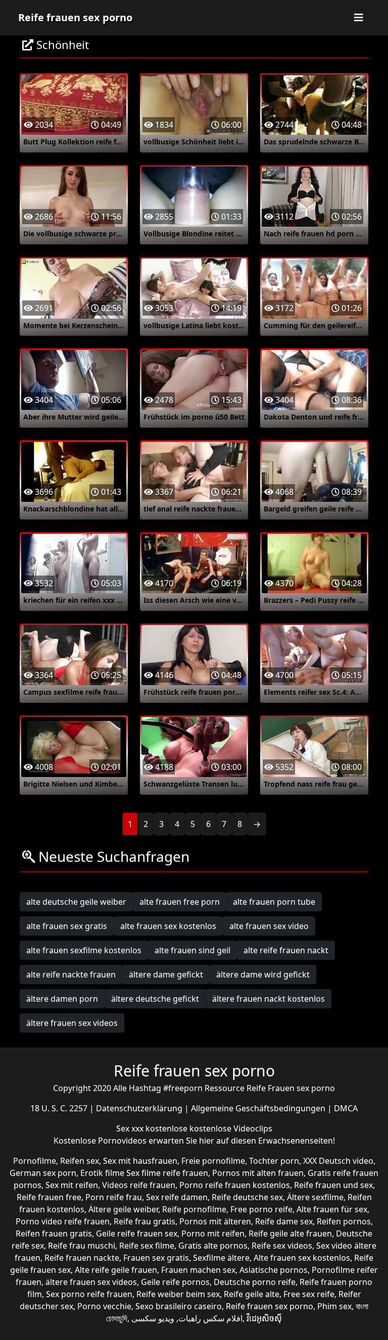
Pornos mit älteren (215, 1221)
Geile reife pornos (175, 1281)
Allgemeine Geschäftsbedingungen (259, 1108)
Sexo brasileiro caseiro (178, 1306)
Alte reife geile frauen (116, 1269)
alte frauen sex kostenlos (168, 926)
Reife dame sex (284, 1221)
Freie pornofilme (213, 1160)
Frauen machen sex (198, 1269)
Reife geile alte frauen (290, 1233)
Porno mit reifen (213, 1233)
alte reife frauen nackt (286, 950)
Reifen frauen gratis (54, 1233)
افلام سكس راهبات (210, 1318)
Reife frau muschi (81, 1245)
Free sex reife (308, 1294)
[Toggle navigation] (359, 17)
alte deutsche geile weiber (76, 901)
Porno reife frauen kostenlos (234, 1185)
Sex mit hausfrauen (140, 1160)
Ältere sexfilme (315, 1197)
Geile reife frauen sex (136, 1233)
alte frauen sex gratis (66, 926)
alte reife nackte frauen (71, 974)
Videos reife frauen (138, 1185)
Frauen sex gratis (156, 1257)
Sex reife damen (177, 1197)
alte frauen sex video (269, 926)
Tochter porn (274, 1160)
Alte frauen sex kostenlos (302, 1257)
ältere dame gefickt (166, 974)
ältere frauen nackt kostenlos (268, 998)
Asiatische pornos (273, 1269)
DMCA (346, 1108)
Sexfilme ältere (221, 1257)
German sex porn (43, 1172)
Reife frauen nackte (81, 1257)
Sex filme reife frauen (167, 1172)
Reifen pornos (344, 1221)
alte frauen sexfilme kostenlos (83, 950)
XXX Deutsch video (338, 1160)
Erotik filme (102, 1172)
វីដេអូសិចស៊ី (264, 1318)
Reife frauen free (49, 1197)
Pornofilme (34, 1160)
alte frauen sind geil (192, 950)
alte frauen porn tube (274, 901)
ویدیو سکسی (152, 1318)
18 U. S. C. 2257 (59, 1108)
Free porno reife (261, 1209)
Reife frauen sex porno (75, 17)
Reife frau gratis (144, 1221)
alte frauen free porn (179, 901)
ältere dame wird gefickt (263, 974)
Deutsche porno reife (255, 1281)
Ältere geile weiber (123, 1209)
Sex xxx (131, 1128)
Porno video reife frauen (63, 1221)
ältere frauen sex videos (72, 1022)
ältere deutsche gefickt (155, 998)
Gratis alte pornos (213, 1245)
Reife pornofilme (194, 1209)
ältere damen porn (62, 998)
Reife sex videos (282, 1245)
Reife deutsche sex (247, 1197)
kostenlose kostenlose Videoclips (209, 1128)
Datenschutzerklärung (140, 1108)
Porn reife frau (113, 1197)
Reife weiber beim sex (178, 1294)
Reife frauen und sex (333, 1185)
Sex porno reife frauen (89, 1294)
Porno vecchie (104, 1306)
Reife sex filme (146, 1245)
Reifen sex (79, 1160)
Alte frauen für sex (332, 1209)
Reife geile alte (251, 1294)
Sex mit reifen (71, 1185)
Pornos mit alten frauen (258, 1172)
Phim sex (334, 1306)
